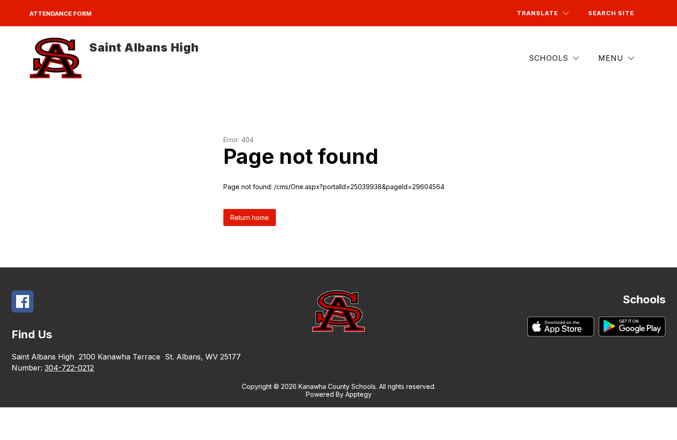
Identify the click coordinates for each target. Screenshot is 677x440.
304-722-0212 (69, 367)
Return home (249, 217)
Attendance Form (60, 13)
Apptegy (358, 394)
